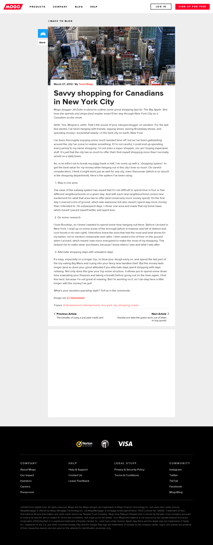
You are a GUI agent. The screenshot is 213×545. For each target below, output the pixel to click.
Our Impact (27, 475)
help (94, 7)
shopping (124, 305)
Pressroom (27, 492)
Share (41, 42)
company (60, 7)
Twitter (173, 475)
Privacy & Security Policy (129, 469)
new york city (109, 305)
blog (79, 7)
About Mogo (28, 469)
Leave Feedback (79, 481)
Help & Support (78, 469)
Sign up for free (192, 6)
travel (134, 305)
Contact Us (75, 475)
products (38, 7)
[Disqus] (111, 373)
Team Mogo (86, 84)
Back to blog (61, 21)
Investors (26, 481)
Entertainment (72, 305)
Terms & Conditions (126, 475)
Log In (161, 6)
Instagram (175, 469)
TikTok (173, 481)
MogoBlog (176, 492)
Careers (25, 486)
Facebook (175, 486)
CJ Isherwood (75, 298)
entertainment (91, 305)
